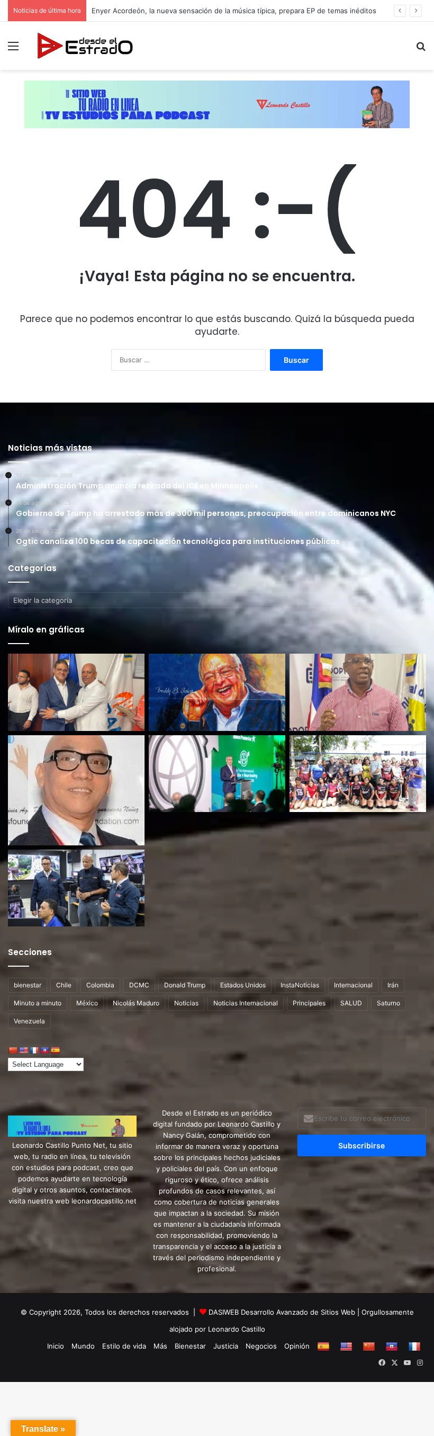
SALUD (351, 1003)
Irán (393, 985)
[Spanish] (55, 1050)
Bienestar (190, 1346)
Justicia (225, 1346)
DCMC (139, 985)
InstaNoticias (300, 985)
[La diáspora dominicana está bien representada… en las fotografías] (76, 790)
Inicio (55, 1346)
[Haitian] (44, 1050)
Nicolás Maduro (136, 1003)
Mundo (83, 1346)
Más (160, 1346)
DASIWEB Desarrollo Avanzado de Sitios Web (282, 1312)
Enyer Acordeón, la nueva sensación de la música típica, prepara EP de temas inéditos (235, 10)
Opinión (297, 1346)
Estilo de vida (124, 1346)
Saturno (388, 1003)
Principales (309, 1003)
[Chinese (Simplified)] (12, 1050)
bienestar (27, 985)
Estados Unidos (243, 985)
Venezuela (29, 1021)
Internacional (353, 985)
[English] (23, 1050)
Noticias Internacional (245, 1003)
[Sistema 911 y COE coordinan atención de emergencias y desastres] (76, 888)
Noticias (186, 1003)
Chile (63, 985)
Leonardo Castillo (236, 1329)
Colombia (100, 985)
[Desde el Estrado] (84, 46)
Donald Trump (184, 985)
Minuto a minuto (37, 1003)
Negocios (261, 1346)
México (87, 1003)
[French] (34, 1050)
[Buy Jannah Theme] (217, 103)
